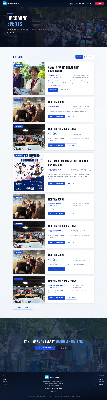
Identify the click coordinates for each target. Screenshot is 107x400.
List (80, 57)
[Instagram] (55, 391)
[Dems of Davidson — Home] (11, 3)
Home (5, 379)
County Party (99, 384)
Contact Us (63, 348)
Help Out (64, 90)
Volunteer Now (45, 348)
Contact (89, 3)
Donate (99, 3)
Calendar (89, 57)
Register (53, 90)
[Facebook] (52, 391)
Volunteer (80, 3)
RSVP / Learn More (56, 116)
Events (71, 3)
